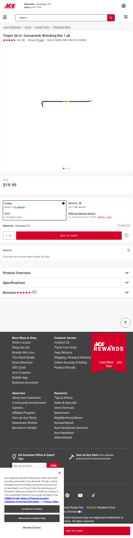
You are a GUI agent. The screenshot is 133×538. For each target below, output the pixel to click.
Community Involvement (29, 402)
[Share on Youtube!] (80, 495)
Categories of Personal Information (21, 501)
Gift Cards (19, 367)
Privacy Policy (52, 501)
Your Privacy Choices (64, 511)
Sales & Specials (65, 402)
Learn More (106, 362)
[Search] (111, 17)
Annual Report (64, 423)
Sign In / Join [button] (105, 217)
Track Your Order (65, 347)
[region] (32, 503)
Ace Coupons (21, 372)
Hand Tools (42, 27)
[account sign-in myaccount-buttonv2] (124, 5)
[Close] (59, 473)
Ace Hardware (12, 27)
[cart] (126, 17)
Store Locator (21, 342)
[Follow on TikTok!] (93, 495)
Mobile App (20, 377)
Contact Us (61, 342)
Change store (123, 225)
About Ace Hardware (26, 397)
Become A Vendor (24, 428)
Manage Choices (32, 527)
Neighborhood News (68, 418)
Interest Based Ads (72, 507)
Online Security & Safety (70, 362)
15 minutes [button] (19, 207)
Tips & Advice (63, 397)
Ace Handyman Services (71, 428)
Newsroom (61, 413)
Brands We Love (23, 352)
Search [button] (23, 17)
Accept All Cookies (31, 509)
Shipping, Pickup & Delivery (72, 357)
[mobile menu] (5, 17)
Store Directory (22, 362)
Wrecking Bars (62, 27)
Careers (17, 408)
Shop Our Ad (20, 347)
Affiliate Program (23, 413)
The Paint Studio (23, 357)
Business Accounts (25, 382)
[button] (66, 103)
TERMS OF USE (12, 498)
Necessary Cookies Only (32, 518)
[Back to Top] (125, 323)
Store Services (64, 408)
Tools (28, 27)
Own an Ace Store (24, 418)
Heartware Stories (24, 423)
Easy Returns (63, 352)
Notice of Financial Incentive (35, 498)
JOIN (53, 465)
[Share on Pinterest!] (67, 495)
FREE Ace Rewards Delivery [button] (81, 213)
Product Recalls (65, 367)
